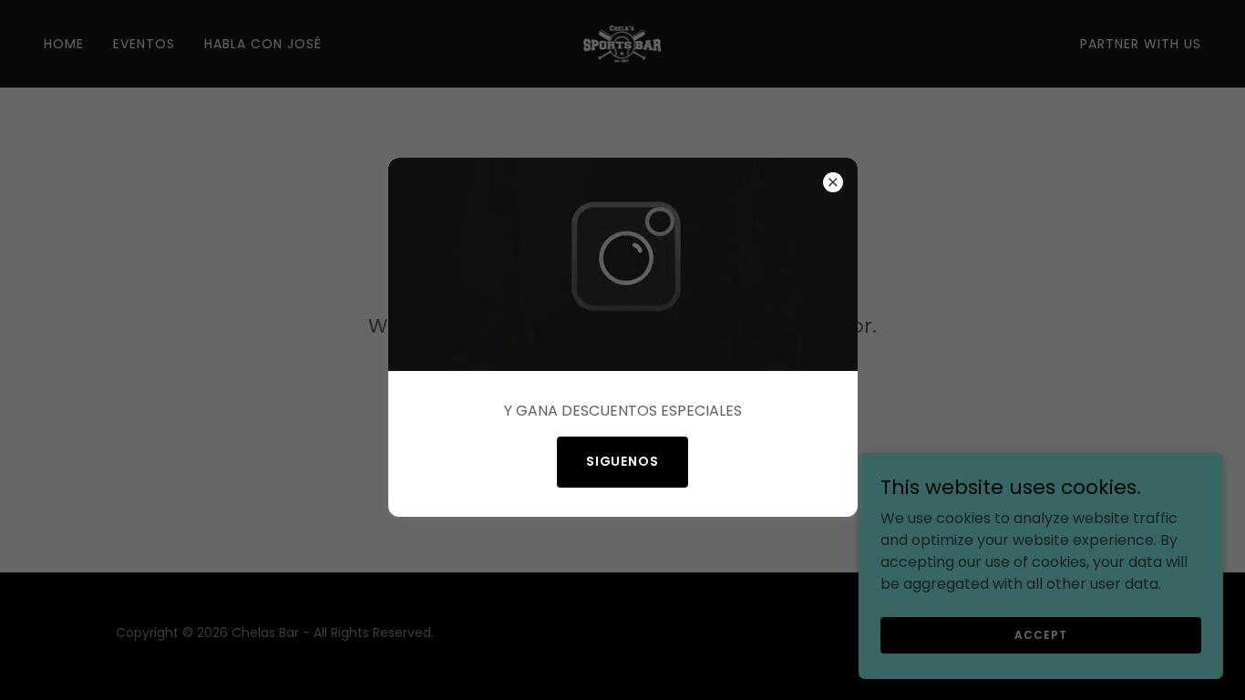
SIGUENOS (623, 461)
